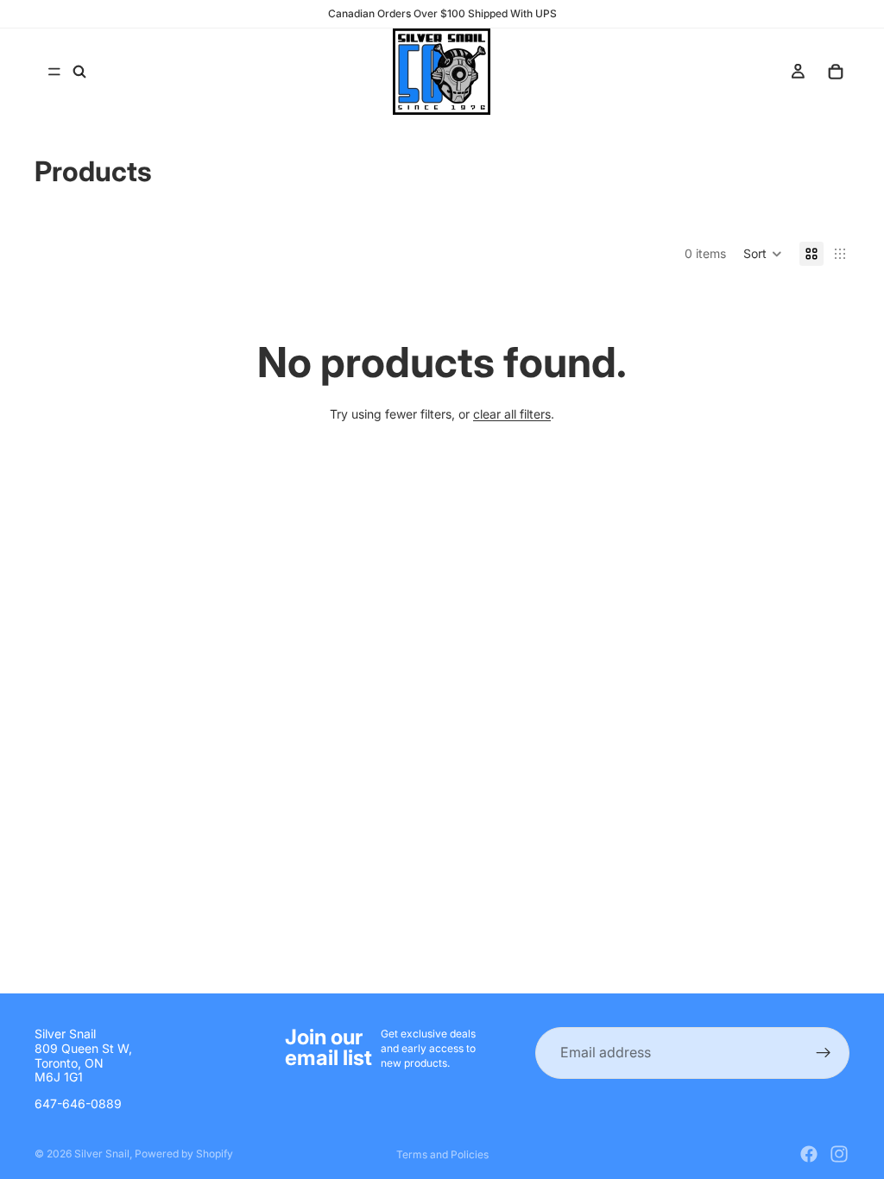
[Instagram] (839, 1154)
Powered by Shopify (184, 1153)
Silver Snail (101, 1153)
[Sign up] (823, 1053)
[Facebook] (809, 1154)
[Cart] (836, 72)
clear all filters (512, 414)
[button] (762, 254)
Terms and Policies (442, 1154)
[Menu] (54, 71)
